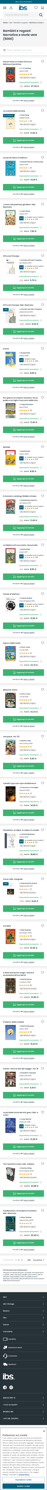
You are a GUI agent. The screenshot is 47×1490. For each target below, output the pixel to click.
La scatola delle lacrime (14, 111)
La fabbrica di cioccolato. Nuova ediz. (20, 545)
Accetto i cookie (23, 1486)
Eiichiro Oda (26, 741)
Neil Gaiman (26, 930)
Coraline (7, 926)
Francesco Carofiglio (29, 787)
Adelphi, (22, 118)
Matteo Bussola (27, 1026)
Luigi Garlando (27, 404)
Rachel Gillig (26, 1168)
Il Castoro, (23, 982)
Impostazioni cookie (23, 1479)
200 (29, 1260)
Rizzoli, (21, 407)
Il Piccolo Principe (11, 256)
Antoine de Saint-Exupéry (31, 260)
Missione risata (10, 690)
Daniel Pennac (27, 162)
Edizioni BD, (23, 1075)
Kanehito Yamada (28, 1073)
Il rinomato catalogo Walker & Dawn (19, 496)
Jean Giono (25, 211)
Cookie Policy (24, 1474)
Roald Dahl (25, 353)
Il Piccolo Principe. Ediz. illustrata (18, 305)
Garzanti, (22, 790)
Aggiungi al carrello (25, 93)
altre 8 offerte (29, 147)
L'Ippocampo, (24, 1220)
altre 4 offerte (29, 915)
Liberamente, (24, 312)
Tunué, (21, 650)
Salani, (21, 71)
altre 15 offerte (29, 584)
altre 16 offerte (29, 726)
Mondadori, (23, 263)
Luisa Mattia (26, 1119)
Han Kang (25, 115)
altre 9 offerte (29, 820)
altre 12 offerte (29, 387)
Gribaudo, (23, 1122)
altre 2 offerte (29, 962)
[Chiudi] (44, 1431)
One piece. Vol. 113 (11, 736)
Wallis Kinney (26, 979)
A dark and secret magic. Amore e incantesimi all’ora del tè (18, 973)
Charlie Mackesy (28, 834)
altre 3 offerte (29, 295)
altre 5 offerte (29, 100)
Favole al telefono (11, 594)
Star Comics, (23, 743)
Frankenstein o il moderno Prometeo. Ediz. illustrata (20, 1212)
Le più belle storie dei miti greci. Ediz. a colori (20, 1113)
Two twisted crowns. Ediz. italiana (18, 1164)
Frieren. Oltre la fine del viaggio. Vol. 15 (20, 1068)
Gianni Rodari (26, 598)
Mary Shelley (26, 1217)
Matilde (6, 447)
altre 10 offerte (29, 245)
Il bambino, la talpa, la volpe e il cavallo (21, 830)
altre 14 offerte (29, 437)
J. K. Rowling (26, 68)
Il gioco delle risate (12, 643)
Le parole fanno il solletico (15, 157)
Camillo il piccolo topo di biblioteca (19, 783)
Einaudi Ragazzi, (25, 601)
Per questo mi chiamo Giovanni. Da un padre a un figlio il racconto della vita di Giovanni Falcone (21, 399)
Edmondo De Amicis (29, 883)
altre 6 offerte (29, 194)
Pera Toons (25, 647)
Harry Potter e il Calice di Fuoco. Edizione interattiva (17, 62)
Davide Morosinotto (29, 500)
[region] (23, 1459)
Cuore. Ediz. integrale (13, 879)
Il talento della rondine (13, 1022)
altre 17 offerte (29, 679)
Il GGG (6, 349)
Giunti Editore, (24, 1171)
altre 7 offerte (29, 773)
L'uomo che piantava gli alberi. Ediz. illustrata (19, 205)
